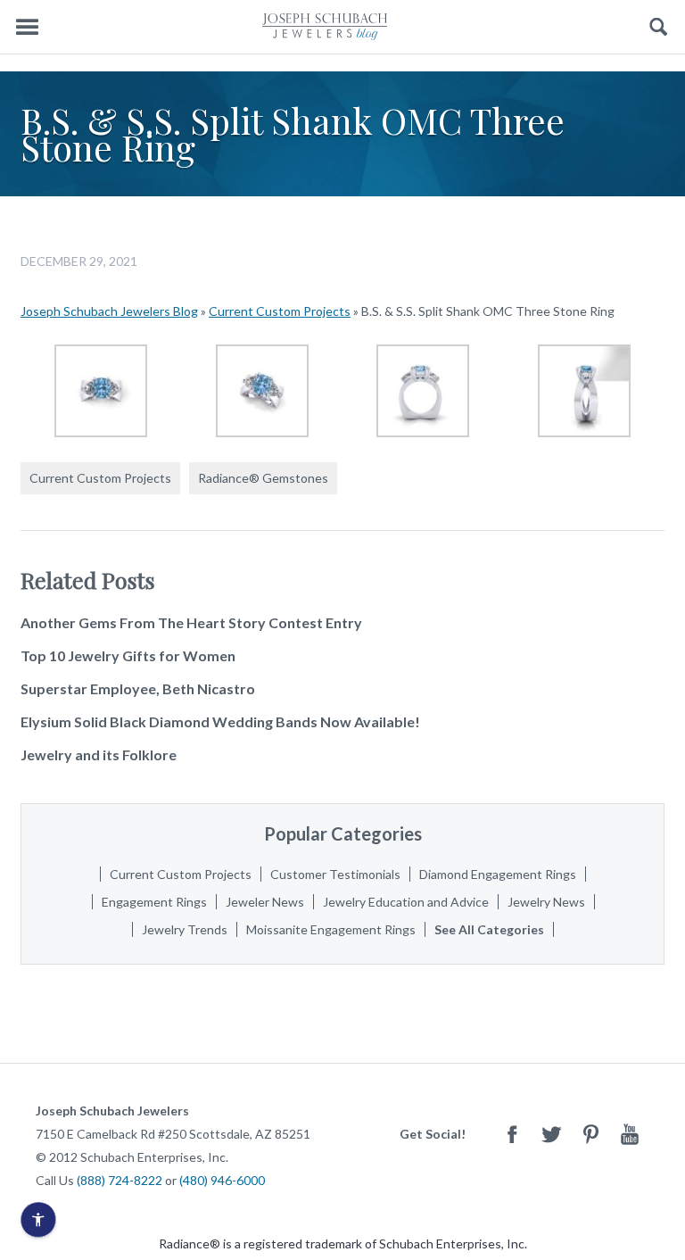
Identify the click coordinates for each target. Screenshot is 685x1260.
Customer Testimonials (335, 874)
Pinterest (590, 1133)
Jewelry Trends (184, 929)
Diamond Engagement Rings (497, 874)
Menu (27, 27)
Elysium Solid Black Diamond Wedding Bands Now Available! (220, 721)
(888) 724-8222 (119, 1180)
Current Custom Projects (280, 311)
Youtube (629, 1133)
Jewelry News (546, 901)
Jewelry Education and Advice (406, 901)
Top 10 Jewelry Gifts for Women (128, 655)
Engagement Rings (154, 901)
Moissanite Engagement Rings (331, 929)
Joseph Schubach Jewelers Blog (109, 311)
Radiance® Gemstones (263, 477)
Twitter (551, 1133)
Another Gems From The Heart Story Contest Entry (191, 622)
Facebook (512, 1133)
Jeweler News (265, 901)
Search (659, 27)
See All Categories (489, 929)
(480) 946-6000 (222, 1180)
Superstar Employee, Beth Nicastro (138, 688)
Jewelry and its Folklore (99, 754)
